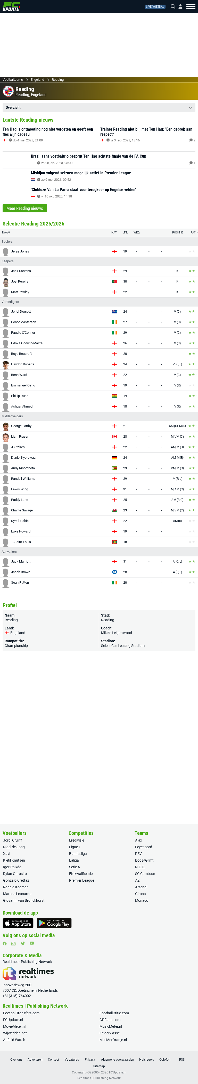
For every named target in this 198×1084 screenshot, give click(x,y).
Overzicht (13, 107)
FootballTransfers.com (21, 1013)
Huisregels (146, 1059)
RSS (182, 1059)
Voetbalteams (13, 80)
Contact (53, 1059)
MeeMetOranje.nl (113, 1040)
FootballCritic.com (114, 1013)
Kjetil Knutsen (14, 860)
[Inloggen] (178, 6)
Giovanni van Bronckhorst (24, 900)
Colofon (164, 1059)
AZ (137, 880)
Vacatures (72, 1059)
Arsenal (141, 887)
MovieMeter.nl (14, 1026)
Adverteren (35, 1059)
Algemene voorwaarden (117, 1059)
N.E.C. (140, 867)
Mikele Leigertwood (116, 633)
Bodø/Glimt (144, 860)
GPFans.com (110, 1020)
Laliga (74, 860)
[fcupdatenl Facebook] (5, 944)
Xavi (6, 854)
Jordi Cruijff (12, 840)
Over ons (16, 1059)
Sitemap (99, 1066)
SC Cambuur (145, 874)
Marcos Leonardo (17, 894)
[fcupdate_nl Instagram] (13, 944)
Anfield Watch (14, 1040)
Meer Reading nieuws (24, 208)
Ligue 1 (75, 847)
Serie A (74, 867)
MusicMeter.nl (111, 1026)
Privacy (90, 1059)
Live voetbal (155, 6)
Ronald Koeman (16, 887)
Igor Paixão (12, 867)
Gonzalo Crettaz (16, 880)
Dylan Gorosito (15, 874)
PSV (138, 854)
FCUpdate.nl (13, 1020)
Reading (58, 80)
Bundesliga (78, 854)
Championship (16, 646)
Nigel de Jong (14, 847)
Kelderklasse (110, 1033)
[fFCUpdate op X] (22, 943)
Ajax (138, 840)
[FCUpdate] (11, 6)
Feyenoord (143, 847)
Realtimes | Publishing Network (99, 1078)
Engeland (37, 80)
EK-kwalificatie (81, 874)
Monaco (141, 900)
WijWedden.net (15, 1033)
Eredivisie (76, 840)
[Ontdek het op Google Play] (54, 923)
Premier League (81, 880)
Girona (140, 894)
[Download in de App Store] (18, 923)
